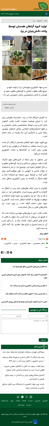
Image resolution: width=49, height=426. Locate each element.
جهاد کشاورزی (25, 243)
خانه (46, 21)
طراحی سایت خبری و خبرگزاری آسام (22, 422)
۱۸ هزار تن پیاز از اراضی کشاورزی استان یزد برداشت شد (28, 285)
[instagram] (31, 397)
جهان (12, 401)
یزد (34, 21)
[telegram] (22, 397)
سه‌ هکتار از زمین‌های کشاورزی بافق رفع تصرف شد (30, 266)
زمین (15, 243)
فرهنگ (18, 401)
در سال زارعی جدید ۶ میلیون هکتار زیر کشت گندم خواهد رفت (26, 293)
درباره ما (29, 405)
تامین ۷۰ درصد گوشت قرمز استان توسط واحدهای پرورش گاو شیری (24, 301)
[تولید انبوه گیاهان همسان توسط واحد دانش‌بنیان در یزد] (10, 252)
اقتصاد (24, 401)
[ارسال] (4, 239)
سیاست (30, 401)
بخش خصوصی (39, 243)
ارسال (43, 340)
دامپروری (38, 401)
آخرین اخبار (38, 346)
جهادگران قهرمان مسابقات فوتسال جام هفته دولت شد (23, 352)
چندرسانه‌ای (5, 401)
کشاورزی (7, 243)
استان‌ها (39, 21)
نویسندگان (21, 405)
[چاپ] (2, 239)
